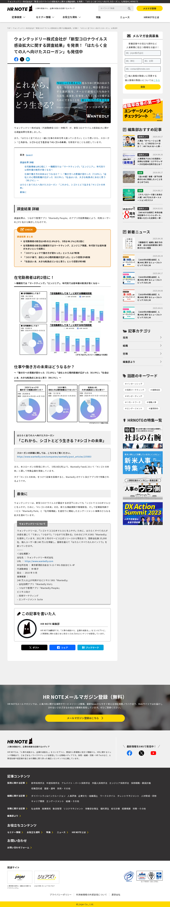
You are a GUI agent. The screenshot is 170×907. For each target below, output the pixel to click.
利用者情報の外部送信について (91, 894)
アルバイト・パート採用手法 (75, 783)
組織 (125, 345)
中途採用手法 (53, 783)
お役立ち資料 (33, 832)
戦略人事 (152, 402)
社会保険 (35, 808)
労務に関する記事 (16, 808)
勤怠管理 (57, 808)
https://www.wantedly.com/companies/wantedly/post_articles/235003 (54, 456)
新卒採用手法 (37, 783)
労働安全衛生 (91, 808)
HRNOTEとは (151, 17)
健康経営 (156, 389)
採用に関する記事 (16, 782)
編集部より (129, 361)
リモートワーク (134, 402)
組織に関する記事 (16, 795)
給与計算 (115, 808)
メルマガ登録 (149, 8)
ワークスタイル (107, 795)
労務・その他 (139, 808)
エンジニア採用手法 (119, 783)
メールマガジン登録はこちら (83, 718)
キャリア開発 (37, 801)
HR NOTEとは (79, 832)
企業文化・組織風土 (88, 795)
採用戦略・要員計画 (141, 783)
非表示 (29, 155)
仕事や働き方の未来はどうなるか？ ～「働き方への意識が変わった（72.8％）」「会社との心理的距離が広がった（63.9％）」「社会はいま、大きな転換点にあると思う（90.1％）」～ (65, 177)
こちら (156, 80)
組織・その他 (72, 801)
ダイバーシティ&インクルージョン (48, 795)
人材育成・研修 (149, 795)
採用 (125, 337)
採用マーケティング (135, 389)
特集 (98, 17)
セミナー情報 (13, 832)
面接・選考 (49, 788)
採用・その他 (63, 788)
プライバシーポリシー (61, 894)
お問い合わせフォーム (18, 847)
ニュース (125, 17)
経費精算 (126, 808)
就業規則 (46, 808)
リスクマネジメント (73, 808)
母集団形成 (36, 788)
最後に (23, 192)
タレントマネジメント (128, 795)
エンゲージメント (134, 408)
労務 (125, 353)
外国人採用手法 (99, 783)
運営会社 (116, 894)
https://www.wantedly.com (38, 561)
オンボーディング (134, 396)
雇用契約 (154, 408)
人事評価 (71, 795)
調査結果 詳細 (27, 162)
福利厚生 (104, 808)
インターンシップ (134, 383)
